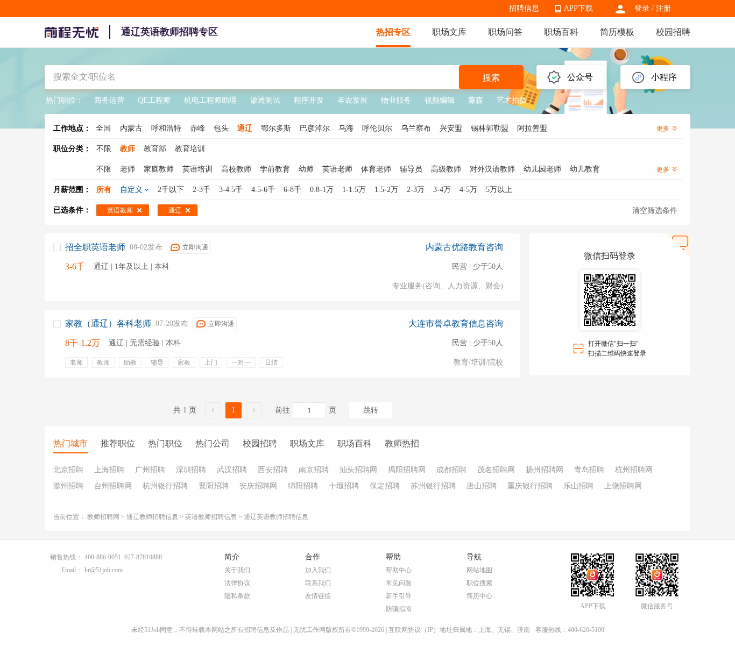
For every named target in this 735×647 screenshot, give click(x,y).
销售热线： (66, 557)
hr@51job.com (103, 570)
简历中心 (479, 596)
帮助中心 (399, 570)
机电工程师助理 (210, 100)
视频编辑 (440, 100)
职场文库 (449, 32)
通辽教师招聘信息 (152, 517)
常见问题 (399, 583)
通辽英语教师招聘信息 (276, 517)
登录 (641, 8)
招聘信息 (524, 8)
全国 (103, 128)
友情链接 (318, 596)
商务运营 (109, 100)
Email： (71, 570)
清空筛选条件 (654, 211)
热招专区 (393, 32)
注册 (663, 8)
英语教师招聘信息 (211, 517)
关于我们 (237, 570)
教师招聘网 (103, 517)
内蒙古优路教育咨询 (464, 247)
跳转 (370, 410)
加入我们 (318, 570)
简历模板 (617, 32)
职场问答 (505, 32)
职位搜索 (479, 583)
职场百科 (561, 32)
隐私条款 (237, 596)
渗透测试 (265, 100)
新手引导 (399, 596)
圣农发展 (352, 100)
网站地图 (479, 570)
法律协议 (237, 583)
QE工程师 (154, 100)
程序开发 (309, 100)
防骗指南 (399, 609)
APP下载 (578, 8)
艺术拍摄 (512, 100)
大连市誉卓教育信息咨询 (455, 323)
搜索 (491, 77)
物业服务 (396, 100)
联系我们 (318, 583)
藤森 (475, 100)
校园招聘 (673, 32)
